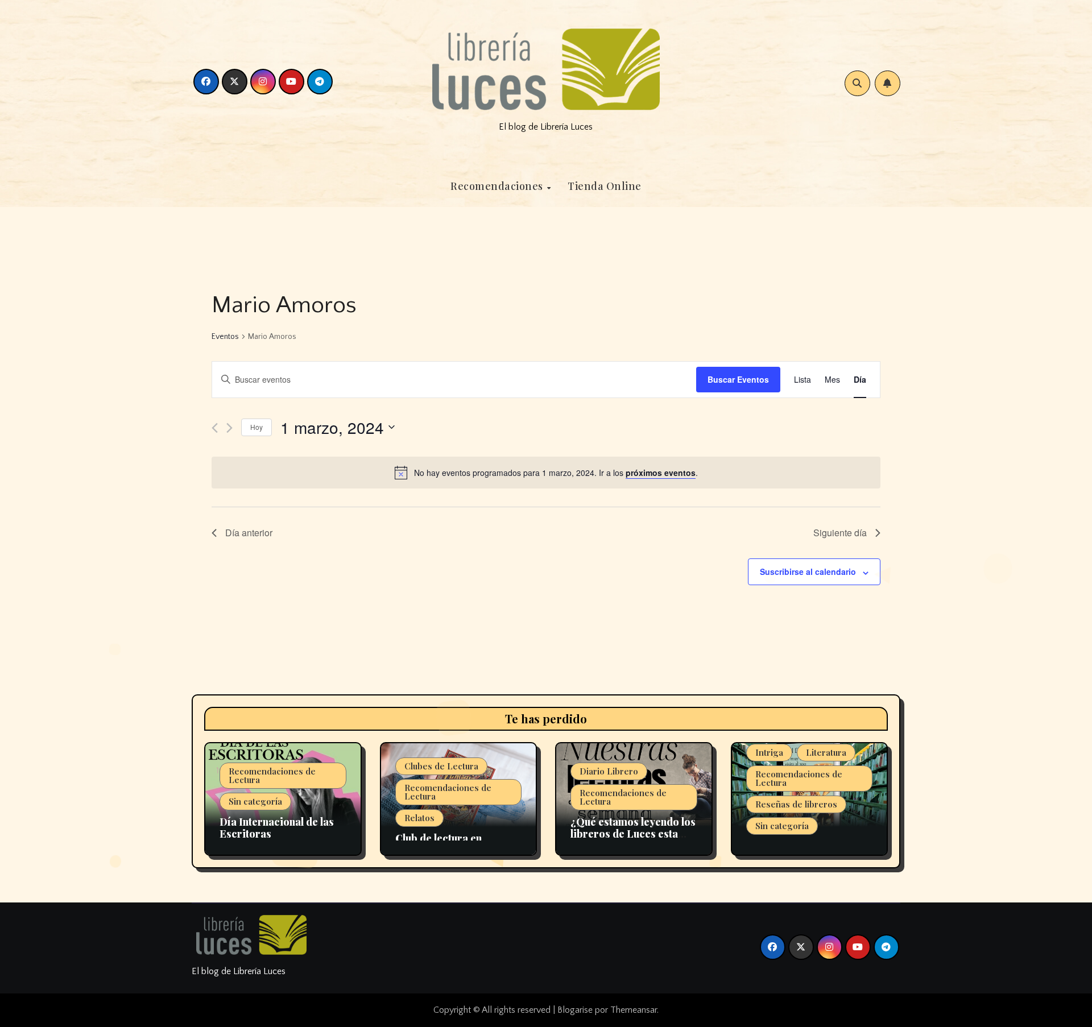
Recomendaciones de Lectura (272, 775)
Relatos (419, 817)
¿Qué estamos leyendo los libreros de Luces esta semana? (633, 834)
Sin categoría (255, 801)
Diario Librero (609, 771)
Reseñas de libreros (796, 804)
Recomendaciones (497, 186)
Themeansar (633, 1010)
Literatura (826, 752)
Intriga (769, 752)
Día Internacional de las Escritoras (277, 828)
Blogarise (575, 1010)
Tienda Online (605, 186)
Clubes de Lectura (441, 766)
